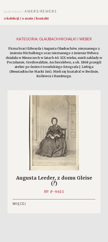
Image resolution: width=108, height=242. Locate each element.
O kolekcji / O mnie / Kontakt (26, 18)
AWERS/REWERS (30, 11)
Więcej (19, 204)
